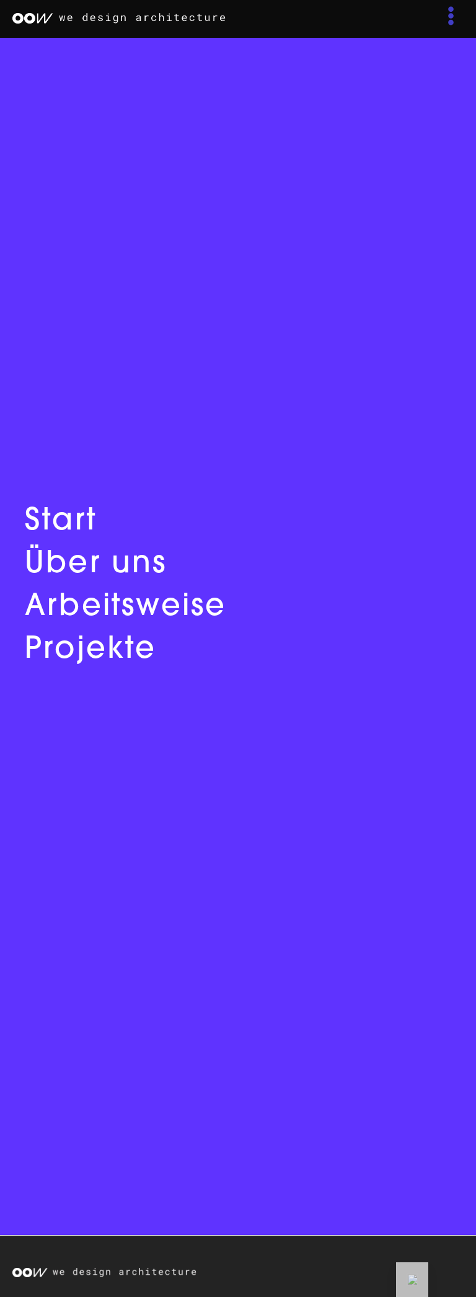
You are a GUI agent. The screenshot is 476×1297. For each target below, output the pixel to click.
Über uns (96, 565)
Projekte (91, 650)
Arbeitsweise (125, 607)
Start (61, 522)
